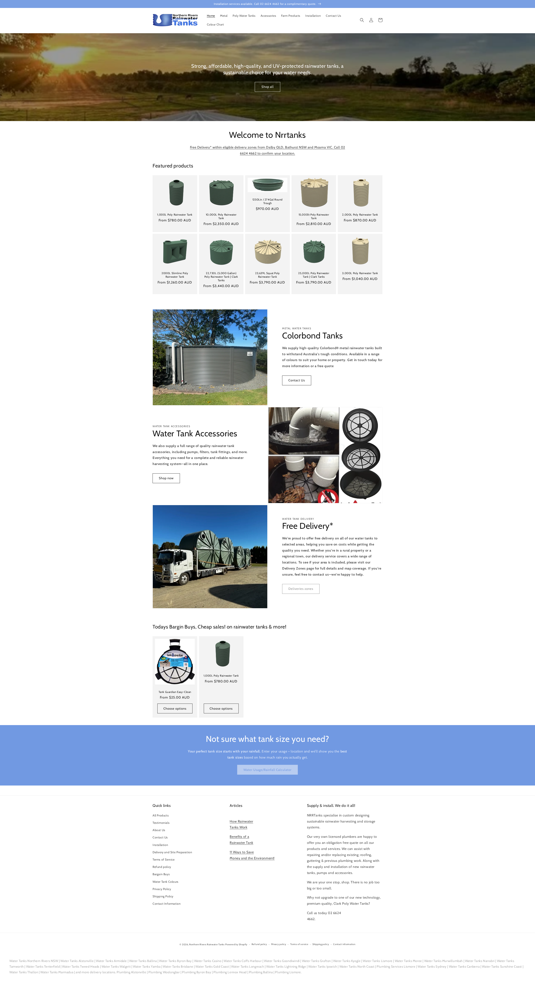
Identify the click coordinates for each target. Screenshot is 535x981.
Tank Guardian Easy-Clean (175, 692)
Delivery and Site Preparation (172, 852)
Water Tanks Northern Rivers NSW (33, 961)
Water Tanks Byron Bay (175, 961)
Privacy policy (278, 944)
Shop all (267, 87)
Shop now (166, 478)
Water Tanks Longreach (247, 966)
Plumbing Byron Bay (196, 972)
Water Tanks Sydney (432, 966)
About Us (159, 830)
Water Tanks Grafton (316, 961)
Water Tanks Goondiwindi (282, 961)
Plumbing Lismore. (288, 972)
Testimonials (161, 823)
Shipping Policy (163, 896)
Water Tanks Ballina (143, 961)
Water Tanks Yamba (146, 966)
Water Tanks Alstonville (77, 961)
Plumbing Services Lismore (396, 966)
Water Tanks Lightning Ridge (286, 966)
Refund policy (162, 867)
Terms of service (299, 944)
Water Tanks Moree (408, 961)
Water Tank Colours (165, 882)
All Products (161, 815)
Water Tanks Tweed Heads (80, 966)
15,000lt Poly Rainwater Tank (314, 216)
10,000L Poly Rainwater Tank (221, 216)
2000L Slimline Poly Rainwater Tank (175, 274)
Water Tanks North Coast (356, 966)
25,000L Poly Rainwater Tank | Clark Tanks (313, 274)
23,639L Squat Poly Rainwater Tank (267, 274)
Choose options (174, 708)
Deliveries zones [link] (300, 589)
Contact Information (167, 904)
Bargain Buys (161, 874)
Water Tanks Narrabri (480, 961)
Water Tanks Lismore (377, 961)
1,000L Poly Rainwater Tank (174, 214)
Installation (160, 845)
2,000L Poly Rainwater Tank (360, 214)
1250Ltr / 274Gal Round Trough (267, 201)
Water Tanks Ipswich (322, 966)
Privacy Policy (162, 889)
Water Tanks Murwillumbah (443, 961)
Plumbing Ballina (261, 972)
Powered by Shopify (236, 944)
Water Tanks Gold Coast (212, 966)
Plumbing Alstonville (131, 972)
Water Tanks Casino (208, 961)
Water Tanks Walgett (116, 966)
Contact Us (296, 380)
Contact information (344, 944)
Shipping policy (320, 944)
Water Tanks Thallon (23, 972)
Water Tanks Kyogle (347, 961)
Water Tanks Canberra (464, 966)
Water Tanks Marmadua (56, 972)
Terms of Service (164, 859)
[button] (362, 20)
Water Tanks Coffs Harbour (243, 961)
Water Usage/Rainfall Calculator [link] (267, 770)
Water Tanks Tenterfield (43, 966)
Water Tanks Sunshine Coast (502, 966)
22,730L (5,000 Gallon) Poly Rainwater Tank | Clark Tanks (221, 276)
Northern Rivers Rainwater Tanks (207, 944)
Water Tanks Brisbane (178, 966)
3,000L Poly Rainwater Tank (360, 273)
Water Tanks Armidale (111, 961)
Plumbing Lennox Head (230, 972)
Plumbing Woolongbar (164, 972)
